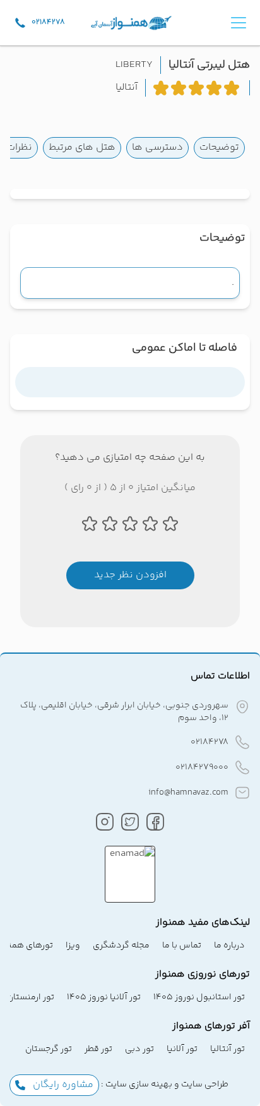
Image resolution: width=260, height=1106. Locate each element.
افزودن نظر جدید (130, 575)
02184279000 (201, 767)
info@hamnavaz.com (188, 793)
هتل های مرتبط (82, 147)
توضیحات (219, 147)
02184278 (209, 742)
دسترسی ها (157, 147)
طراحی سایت (203, 1084)
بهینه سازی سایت (137, 1084)
